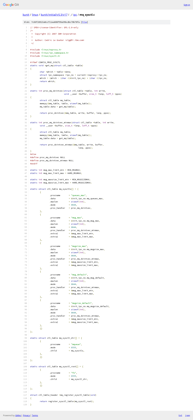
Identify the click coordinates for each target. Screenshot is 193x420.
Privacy (26, 415)
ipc (75, 14)
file (84, 22)
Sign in (187, 4)
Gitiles (18, 415)
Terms (35, 415)
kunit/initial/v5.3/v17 (54, 14)
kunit (26, 14)
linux (35, 14)
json (187, 415)
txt (180, 415)
